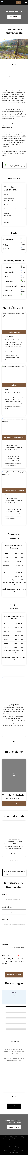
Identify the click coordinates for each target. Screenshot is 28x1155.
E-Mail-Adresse (7, 907)
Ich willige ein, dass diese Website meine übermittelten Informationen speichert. (14, 961)
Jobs (14, 1148)
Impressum (14, 1145)
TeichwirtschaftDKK (13, 839)
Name (4, 894)
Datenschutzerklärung (14, 1147)
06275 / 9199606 (8, 200)
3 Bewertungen (14, 77)
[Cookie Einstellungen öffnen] (3, 1153)
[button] (26, 2)
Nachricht (5, 919)
